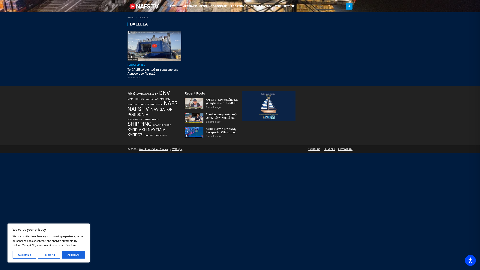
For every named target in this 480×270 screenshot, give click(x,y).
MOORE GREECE (154, 104)
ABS (131, 93)
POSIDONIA (138, 114)
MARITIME (165, 99)
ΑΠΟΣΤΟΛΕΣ (239, 6)
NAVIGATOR (161, 109)
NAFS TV (138, 109)
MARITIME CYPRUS (137, 104)
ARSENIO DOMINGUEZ (147, 94)
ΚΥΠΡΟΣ (135, 135)
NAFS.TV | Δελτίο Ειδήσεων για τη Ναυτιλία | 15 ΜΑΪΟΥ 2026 (222, 101)
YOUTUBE (314, 149)
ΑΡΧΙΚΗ (174, 6)
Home (131, 17)
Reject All (49, 254)
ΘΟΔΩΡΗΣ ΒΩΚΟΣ (162, 125)
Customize (24, 254)
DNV (164, 93)
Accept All (74, 254)
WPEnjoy (177, 149)
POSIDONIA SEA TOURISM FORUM (143, 119)
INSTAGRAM (345, 149)
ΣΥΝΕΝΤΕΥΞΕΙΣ (284, 6)
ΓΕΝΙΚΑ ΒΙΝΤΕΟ (261, 6)
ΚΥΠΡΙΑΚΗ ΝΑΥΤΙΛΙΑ (146, 130)
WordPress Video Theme (153, 149)
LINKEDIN (329, 149)
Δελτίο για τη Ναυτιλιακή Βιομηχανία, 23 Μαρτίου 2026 (221, 131)
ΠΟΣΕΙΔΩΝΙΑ (161, 135)
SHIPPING (140, 124)
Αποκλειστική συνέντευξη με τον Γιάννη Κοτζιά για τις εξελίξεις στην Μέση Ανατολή (222, 116)
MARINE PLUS (152, 99)
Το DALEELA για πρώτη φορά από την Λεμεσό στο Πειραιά (153, 71)
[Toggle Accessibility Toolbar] (470, 260)
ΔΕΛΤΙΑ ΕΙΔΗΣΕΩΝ (195, 6)
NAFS (171, 103)
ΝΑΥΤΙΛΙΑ (148, 135)
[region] (49, 243)
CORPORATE (219, 6)
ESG (142, 99)
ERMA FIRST (133, 99)
